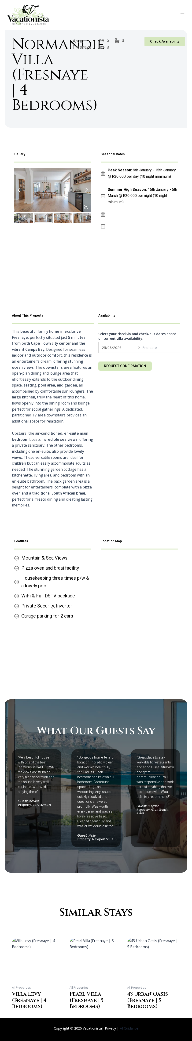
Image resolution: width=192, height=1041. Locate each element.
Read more (21, 1014)
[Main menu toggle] (182, 15)
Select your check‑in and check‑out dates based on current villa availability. (137, 336)
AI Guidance (129, 1028)
